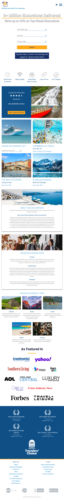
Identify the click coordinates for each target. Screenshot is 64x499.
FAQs (16, 471)
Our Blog (16, 476)
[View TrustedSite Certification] (53, 490)
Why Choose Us (16, 483)
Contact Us (16, 469)
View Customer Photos (16, 112)
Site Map (48, 471)
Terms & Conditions (48, 474)
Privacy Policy (48, 469)
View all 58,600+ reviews (16, 104)
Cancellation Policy (48, 467)
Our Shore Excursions (16, 478)
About (16, 464)
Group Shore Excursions (16, 474)
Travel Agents (16, 481)
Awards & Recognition (16, 467)
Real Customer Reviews (48, 464)
